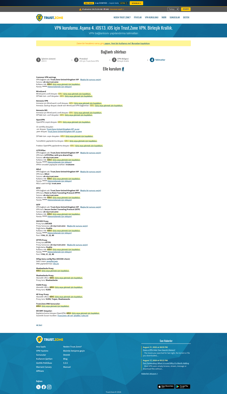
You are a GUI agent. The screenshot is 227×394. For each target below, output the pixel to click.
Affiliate (40, 371)
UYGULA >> (136, 3)
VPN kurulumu (151, 18)
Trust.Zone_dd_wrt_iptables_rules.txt (72, 315)
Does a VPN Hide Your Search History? (159, 350)
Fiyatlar (138, 18)
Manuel (67, 367)
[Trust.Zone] (49, 17)
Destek (186, 18)
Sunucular (175, 18)
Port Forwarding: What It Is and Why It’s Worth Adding (166, 363)
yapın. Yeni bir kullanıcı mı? (118, 43)
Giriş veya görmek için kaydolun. (66, 84)
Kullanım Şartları (44, 358)
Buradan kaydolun (141, 43)
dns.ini (56, 263)
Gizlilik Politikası (44, 363)
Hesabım (186, 9)
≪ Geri (39, 325)
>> (117, 9)
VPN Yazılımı (42, 350)
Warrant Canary (44, 367)
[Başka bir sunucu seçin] (90, 79)
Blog (65, 358)
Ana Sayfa (41, 346)
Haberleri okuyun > (149, 373)
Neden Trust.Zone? (122, 18)
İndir (164, 18)
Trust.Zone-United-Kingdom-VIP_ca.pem (65, 131)
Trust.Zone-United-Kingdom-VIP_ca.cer (63, 129)
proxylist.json (52, 261)
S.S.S (65, 363)
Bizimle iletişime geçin (74, 350)
